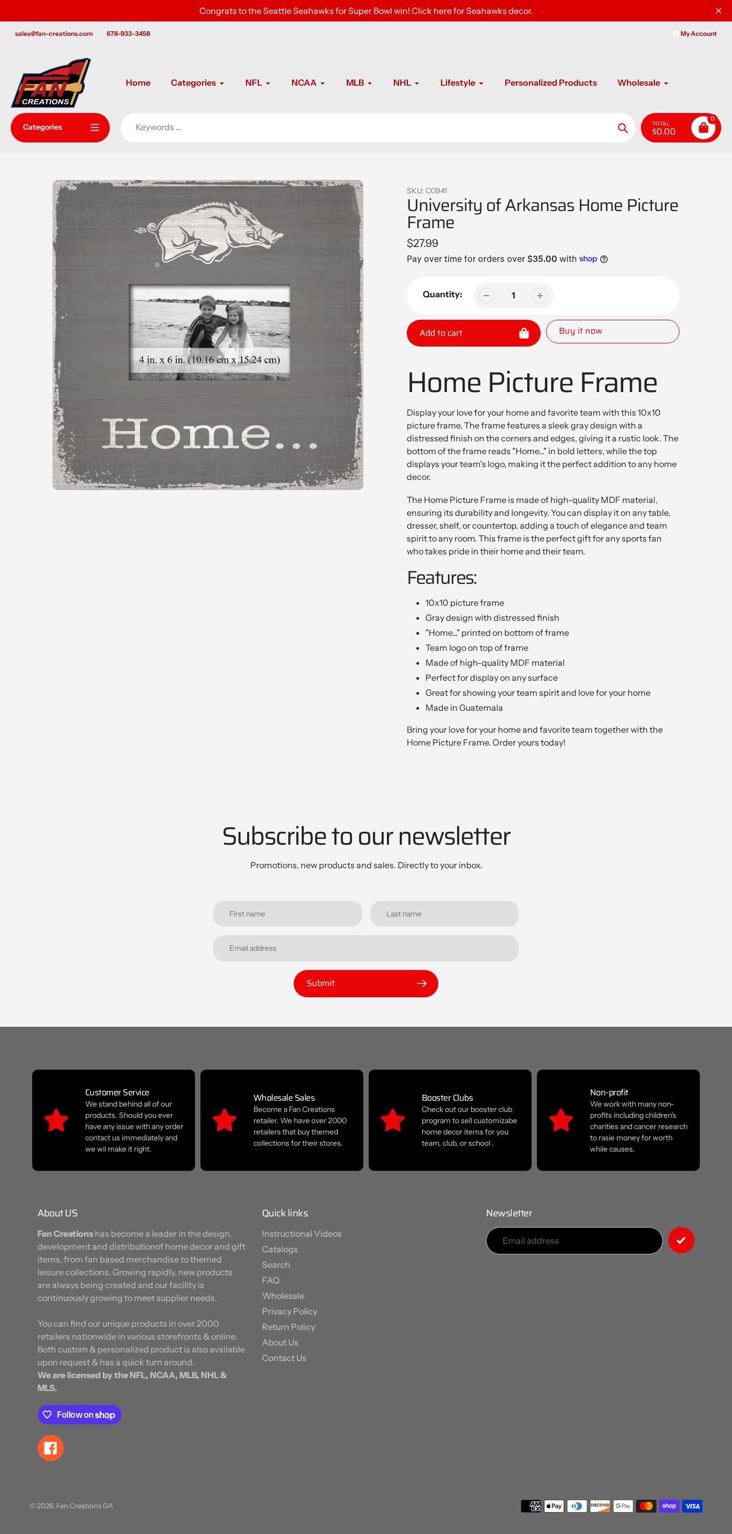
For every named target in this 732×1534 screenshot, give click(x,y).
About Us (280, 1342)
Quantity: (442, 294)
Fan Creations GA (84, 1505)
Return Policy (288, 1326)
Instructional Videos (302, 1233)
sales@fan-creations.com (54, 33)
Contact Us (284, 1357)
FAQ (271, 1280)
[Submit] (681, 1240)
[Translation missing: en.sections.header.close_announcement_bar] (718, 10)
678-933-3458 (128, 33)
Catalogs (280, 1249)
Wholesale (283, 1295)
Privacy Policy (289, 1311)
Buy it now (580, 330)
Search (276, 1264)
